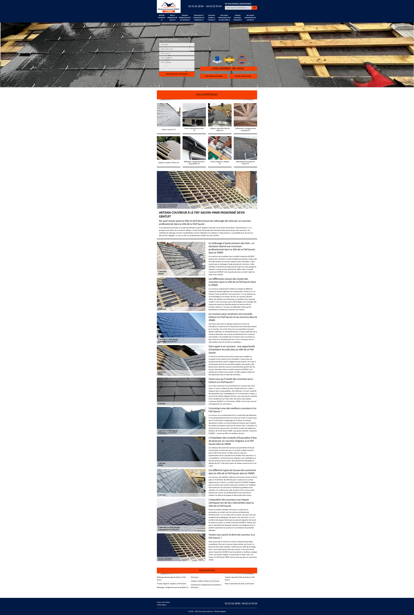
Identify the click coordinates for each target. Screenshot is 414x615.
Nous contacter (243, 76)
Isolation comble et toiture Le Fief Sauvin (205, 581)
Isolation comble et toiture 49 (211, 18)
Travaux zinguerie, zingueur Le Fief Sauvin (171, 584)
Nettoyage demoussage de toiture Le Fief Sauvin (171, 579)
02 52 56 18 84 (196, 6)
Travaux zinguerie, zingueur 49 (237, 18)
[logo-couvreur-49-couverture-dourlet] (169, 6)
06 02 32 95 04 (213, 6)
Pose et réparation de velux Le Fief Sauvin (239, 584)
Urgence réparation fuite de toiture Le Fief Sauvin (240, 579)
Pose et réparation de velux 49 (172, 18)
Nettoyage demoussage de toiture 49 (250, 18)
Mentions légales (220, 611)
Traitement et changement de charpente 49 (198, 18)
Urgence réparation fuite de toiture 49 (185, 18)
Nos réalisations (214, 76)
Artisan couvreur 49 (161, 18)
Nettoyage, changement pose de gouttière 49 (224, 18)
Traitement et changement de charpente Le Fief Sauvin (206, 586)
